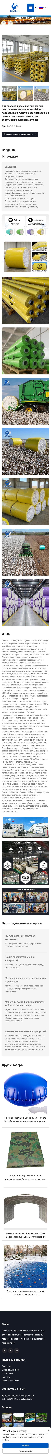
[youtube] (4, 1350)
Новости (6, 1377)
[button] (4, 58)
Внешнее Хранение (10, 1370)
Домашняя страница (13, 22)
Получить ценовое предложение (18, 134)
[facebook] (10, 1350)
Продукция (29, 22)
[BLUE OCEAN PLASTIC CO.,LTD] (14, 8)
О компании (7, 1373)
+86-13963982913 (10, 1399)
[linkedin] (16, 1350)
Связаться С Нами (10, 1381)
